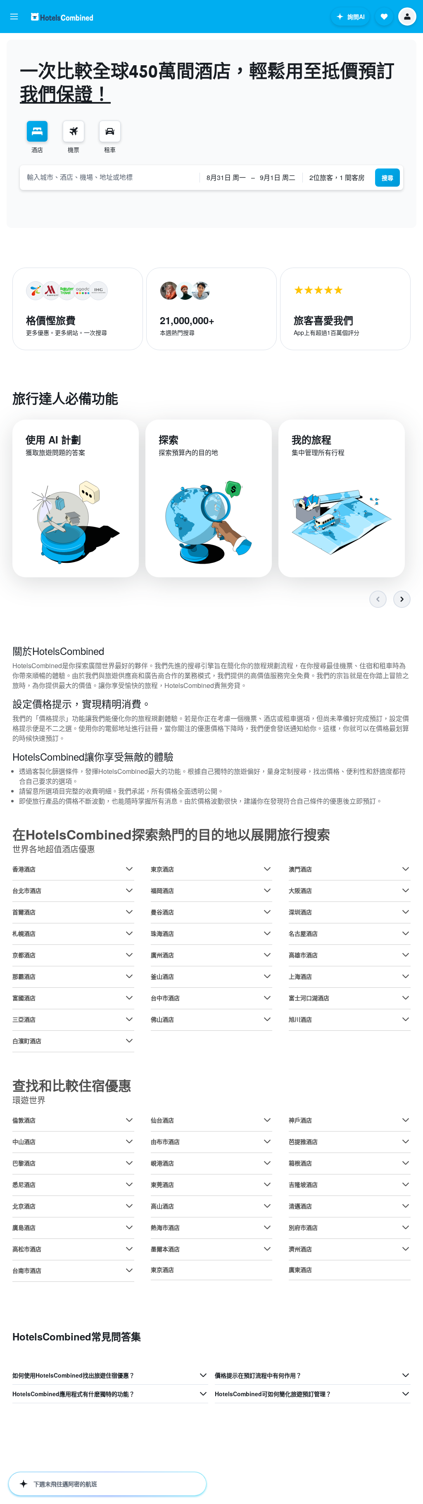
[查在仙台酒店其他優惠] (267, 1120)
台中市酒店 (165, 998)
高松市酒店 (26, 1249)
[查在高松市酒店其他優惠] (129, 1249)
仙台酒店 (162, 1120)
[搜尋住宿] (37, 131)
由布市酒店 (165, 1141)
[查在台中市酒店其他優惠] (267, 998)
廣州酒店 (162, 955)
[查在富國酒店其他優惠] (129, 998)
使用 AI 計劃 (53, 439)
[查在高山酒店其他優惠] (267, 1206)
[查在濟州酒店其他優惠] (406, 1249)
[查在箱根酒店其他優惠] (406, 1163)
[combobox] (109, 177)
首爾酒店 (24, 912)
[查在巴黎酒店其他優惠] (129, 1163)
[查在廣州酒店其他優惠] (267, 955)
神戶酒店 (300, 1120)
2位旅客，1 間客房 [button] (337, 177)
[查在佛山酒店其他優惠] (267, 1019)
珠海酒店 (162, 933)
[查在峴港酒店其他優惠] (267, 1163)
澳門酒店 (300, 869)
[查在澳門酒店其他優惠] (406, 869)
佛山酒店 (162, 1019)
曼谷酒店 (162, 912)
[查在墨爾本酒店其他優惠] (267, 1249)
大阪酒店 (300, 890)
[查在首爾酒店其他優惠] (129, 912)
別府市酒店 (303, 1227)
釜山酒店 (162, 976)
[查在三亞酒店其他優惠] (129, 1019)
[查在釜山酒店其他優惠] (267, 976)
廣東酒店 (300, 1269)
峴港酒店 (162, 1163)
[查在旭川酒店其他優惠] (406, 1019)
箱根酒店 (300, 1163)
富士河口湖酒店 (309, 998)
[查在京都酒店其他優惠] (129, 955)
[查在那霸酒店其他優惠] (129, 976)
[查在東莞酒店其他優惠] (267, 1184)
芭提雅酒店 (303, 1141)
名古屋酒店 (303, 933)
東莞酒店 (162, 1184)
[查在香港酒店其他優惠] (129, 869)
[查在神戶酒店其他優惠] (406, 1120)
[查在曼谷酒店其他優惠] (267, 912)
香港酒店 (24, 869)
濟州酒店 (300, 1249)
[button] (14, 16)
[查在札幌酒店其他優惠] (129, 933)
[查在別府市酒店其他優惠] (406, 1227)
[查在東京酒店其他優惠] (267, 869)
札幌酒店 (24, 933)
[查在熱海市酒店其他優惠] (267, 1227)
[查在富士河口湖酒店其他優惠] (406, 998)
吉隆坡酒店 (303, 1184)
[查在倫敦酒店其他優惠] (129, 1120)
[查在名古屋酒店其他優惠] (406, 933)
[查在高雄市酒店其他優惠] (406, 955)
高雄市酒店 (303, 955)
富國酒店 (24, 998)
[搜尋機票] (73, 131)
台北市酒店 (26, 890)
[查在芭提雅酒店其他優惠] (406, 1141)
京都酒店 (24, 955)
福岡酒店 (162, 890)
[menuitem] (37, 137)
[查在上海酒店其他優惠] (406, 976)
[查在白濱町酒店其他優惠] (129, 1041)
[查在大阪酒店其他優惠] (406, 890)
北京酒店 (24, 1206)
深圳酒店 (300, 912)
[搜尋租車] (110, 131)
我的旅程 (311, 439)
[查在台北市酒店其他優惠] (129, 890)
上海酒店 (300, 976)
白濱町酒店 (26, 1041)
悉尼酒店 (24, 1184)
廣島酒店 (24, 1227)
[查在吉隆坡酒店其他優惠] (406, 1184)
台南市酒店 (26, 1270)
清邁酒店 (300, 1206)
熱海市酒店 (165, 1227)
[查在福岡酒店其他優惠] (267, 890)
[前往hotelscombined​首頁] (62, 17)
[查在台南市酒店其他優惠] (129, 1270)
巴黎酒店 (24, 1163)
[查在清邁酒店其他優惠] (406, 1206)
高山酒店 (162, 1206)
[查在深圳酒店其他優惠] (406, 912)
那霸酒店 (24, 976)
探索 (168, 439)
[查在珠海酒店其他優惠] (267, 933)
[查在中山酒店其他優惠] (129, 1141)
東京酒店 (162, 869)
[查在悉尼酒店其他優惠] (129, 1184)
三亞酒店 (24, 1019)
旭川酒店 (300, 1019)
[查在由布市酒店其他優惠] (267, 1141)
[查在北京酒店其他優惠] (129, 1206)
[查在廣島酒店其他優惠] (129, 1227)
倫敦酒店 (24, 1120)
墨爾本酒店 (165, 1249)
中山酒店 (24, 1141)
